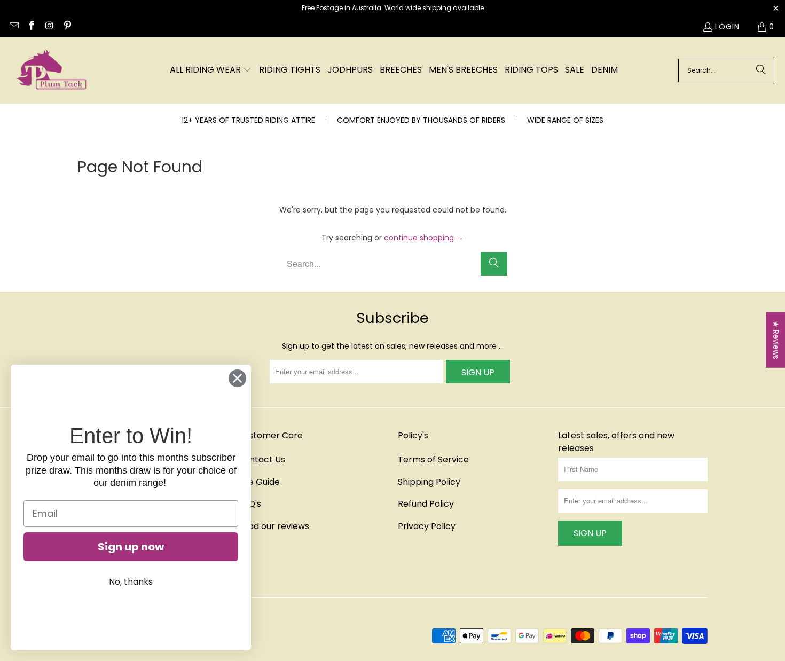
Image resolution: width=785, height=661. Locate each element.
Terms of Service (433, 459)
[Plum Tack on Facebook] (31, 26)
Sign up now (131, 546)
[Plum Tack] (51, 70)
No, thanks (131, 582)
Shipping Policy (429, 482)
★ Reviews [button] (776, 340)
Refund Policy (426, 504)
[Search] (761, 70)
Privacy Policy (427, 526)
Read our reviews (273, 526)
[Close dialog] (237, 378)
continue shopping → (424, 237)
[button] (211, 70)
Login (727, 26)
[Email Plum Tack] (13, 26)
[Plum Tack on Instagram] (49, 26)
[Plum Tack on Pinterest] (67, 26)
